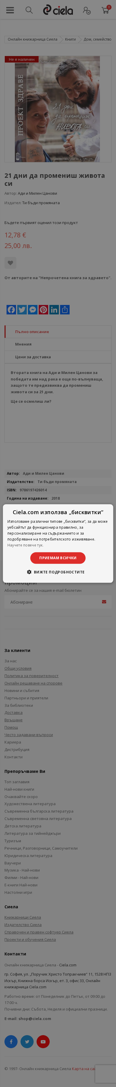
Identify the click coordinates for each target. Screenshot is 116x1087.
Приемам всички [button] (58, 557)
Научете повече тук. (25, 544)
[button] (57, 571)
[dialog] (58, 543)
